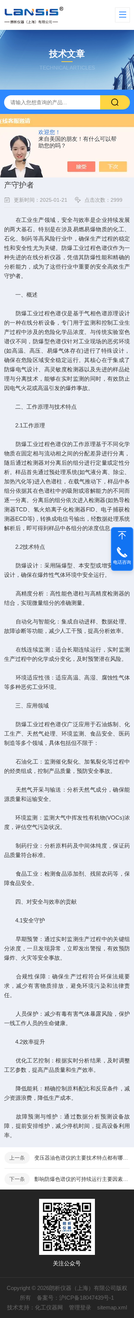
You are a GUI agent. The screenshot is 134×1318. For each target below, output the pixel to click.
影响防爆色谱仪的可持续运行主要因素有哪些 (82, 1179)
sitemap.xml (112, 1307)
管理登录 (80, 1307)
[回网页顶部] (122, 535)
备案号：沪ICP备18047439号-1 (75, 1297)
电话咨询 (122, 562)
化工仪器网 (49, 1307)
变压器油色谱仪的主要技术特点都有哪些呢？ (82, 1158)
